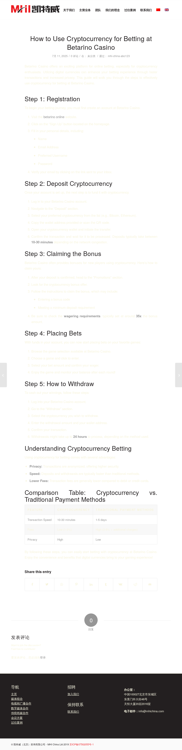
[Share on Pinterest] (76, 584)
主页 (14, 694)
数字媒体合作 (19, 708)
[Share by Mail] (150, 584)
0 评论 (74, 56)
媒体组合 (17, 698)
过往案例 (17, 722)
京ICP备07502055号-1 (81, 744)
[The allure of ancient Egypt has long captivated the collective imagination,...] (3, 375)
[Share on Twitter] (47, 584)
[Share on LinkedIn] (91, 584)
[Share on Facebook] (32, 584)
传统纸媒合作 (19, 713)
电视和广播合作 (21, 703)
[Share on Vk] (120, 584)
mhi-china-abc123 (119, 56)
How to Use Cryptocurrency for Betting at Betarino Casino (91, 43)
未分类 (91, 56)
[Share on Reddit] (135, 584)
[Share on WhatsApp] (61, 584)
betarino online (54, 116)
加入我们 (73, 694)
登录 (43, 657)
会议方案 (17, 718)
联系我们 (73, 711)
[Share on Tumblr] (106, 584)
